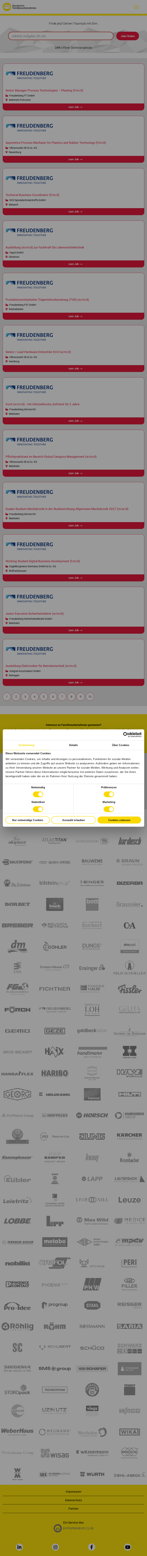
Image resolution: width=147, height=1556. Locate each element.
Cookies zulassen (119, 819)
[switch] (109, 794)
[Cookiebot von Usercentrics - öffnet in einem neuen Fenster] (126, 734)
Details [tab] (73, 744)
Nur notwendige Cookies (27, 819)
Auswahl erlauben (73, 819)
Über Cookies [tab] (120, 744)
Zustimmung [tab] (26, 744)
